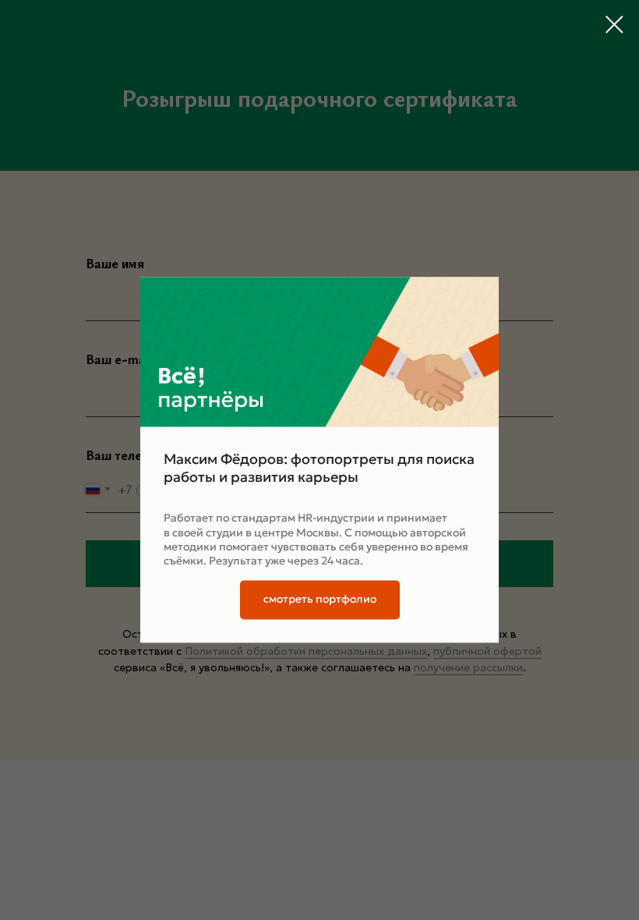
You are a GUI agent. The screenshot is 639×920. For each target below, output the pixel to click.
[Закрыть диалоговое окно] (614, 24)
